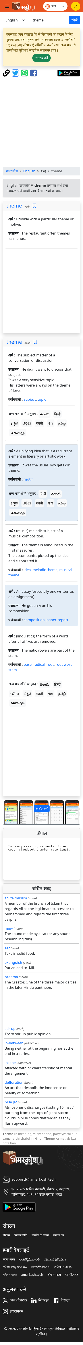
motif (28, 479)
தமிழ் (62, 423)
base (28, 664)
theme (14, 205)
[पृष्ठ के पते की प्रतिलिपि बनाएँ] (7, 72)
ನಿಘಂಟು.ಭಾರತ (40, 1267)
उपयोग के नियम (40, 1235)
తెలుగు (44, 414)
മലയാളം (17, 432)
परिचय (6, 1235)
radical (39, 664)
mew (9, 928)
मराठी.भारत (9, 1259)
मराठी (39, 423)
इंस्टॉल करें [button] (42, 808)
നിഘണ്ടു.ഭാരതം (15, 1267)
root (50, 664)
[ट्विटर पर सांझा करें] (16, 72)
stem (12, 669)
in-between (14, 1043)
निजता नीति (20, 1235)
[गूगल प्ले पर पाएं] (68, 72)
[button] (8, 812)
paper (51, 619)
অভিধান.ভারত (10, 1275)
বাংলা (50, 423)
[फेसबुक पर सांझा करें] (33, 72)
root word (64, 664)
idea (27, 569)
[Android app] (19, 1206)
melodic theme (45, 569)
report (63, 619)
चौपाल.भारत (54, 1275)
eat (7, 948)
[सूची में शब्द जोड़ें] (34, 206)
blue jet (11, 1102)
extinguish (13, 962)
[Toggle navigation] (7, 6)
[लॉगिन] (75, 6)
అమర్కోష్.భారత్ (29, 1259)
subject (30, 399)
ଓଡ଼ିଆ (27, 423)
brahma (11, 976)
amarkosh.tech (32, 1275)
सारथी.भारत (71, 1275)
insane (10, 1062)
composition (34, 619)
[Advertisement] (41, 121)
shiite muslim (16, 898)
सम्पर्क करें (58, 1235)
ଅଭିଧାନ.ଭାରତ (63, 1267)
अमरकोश (12, 171)
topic (42, 399)
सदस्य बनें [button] (41, 58)
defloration (14, 1082)
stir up (10, 1028)
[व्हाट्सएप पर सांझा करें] (25, 72)
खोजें (74, 20)
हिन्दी (57, 414)
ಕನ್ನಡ (14, 423)
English (29, 171)
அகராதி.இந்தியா (55, 1259)
